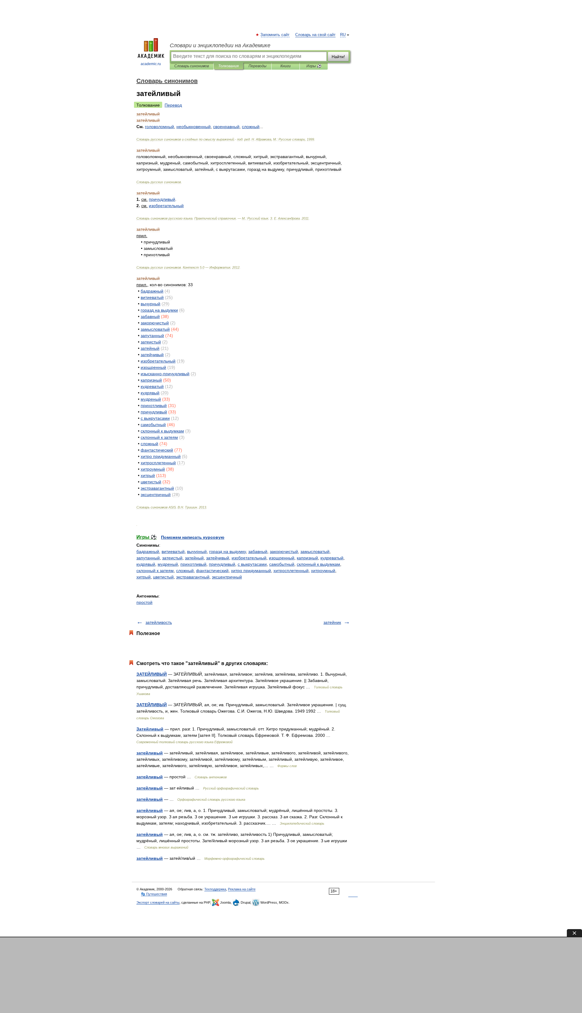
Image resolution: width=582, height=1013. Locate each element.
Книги (285, 66)
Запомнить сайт (275, 35)
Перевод (173, 105)
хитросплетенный (291, 570)
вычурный (197, 551)
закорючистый (284, 551)
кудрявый (145, 564)
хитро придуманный (251, 570)
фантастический (212, 570)
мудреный (168, 564)
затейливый (149, 752)
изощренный (281, 557)
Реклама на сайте (242, 889)
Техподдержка (215, 889)
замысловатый (314, 551)
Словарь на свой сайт (315, 35)
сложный (185, 570)
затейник (332, 622)
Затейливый (149, 729)
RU (343, 35)
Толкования (228, 66)
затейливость (159, 622)
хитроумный (323, 570)
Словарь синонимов (191, 66)
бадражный (147, 551)
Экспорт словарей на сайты (157, 902)
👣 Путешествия (154, 894)
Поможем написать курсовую (192, 537)
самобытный (281, 564)
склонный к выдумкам (318, 564)
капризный (307, 557)
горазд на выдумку (227, 551)
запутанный (148, 557)
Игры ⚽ (313, 66)
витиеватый (173, 551)
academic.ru (151, 64)
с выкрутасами (252, 564)
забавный (257, 551)
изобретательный (249, 557)
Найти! (338, 56)
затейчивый (217, 557)
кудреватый (331, 557)
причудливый (222, 564)
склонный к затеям (155, 570)
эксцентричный (227, 576)
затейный (194, 557)
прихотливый (193, 564)
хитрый (143, 576)
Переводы (257, 66)
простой (144, 602)
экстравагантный (192, 576)
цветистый (163, 576)
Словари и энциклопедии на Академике (220, 45)
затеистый (172, 557)
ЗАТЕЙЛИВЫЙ (151, 674)
